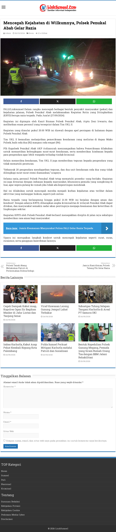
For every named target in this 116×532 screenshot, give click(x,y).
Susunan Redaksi (10, 501)
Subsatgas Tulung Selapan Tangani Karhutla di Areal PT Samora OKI (94, 309)
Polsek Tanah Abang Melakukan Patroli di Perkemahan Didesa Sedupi (20, 267)
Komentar (9, 386)
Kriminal (6, 488)
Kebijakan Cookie (10, 510)
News (31, 33)
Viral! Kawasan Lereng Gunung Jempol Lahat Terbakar (55, 309)
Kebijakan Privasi (10, 505)
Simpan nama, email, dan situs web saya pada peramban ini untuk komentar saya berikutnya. (56, 440)
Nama (7, 412)
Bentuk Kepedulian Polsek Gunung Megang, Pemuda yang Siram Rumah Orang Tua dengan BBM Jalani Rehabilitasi (94, 351)
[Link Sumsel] (58, 7)
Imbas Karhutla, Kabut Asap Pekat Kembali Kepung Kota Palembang (20, 348)
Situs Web (8, 431)
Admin (8, 33)
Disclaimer (7, 519)
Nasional (6, 484)
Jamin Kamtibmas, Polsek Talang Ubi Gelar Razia (96, 265)
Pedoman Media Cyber (13, 514)
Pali (3, 479)
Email (7, 421)
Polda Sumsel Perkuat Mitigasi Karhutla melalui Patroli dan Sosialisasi (56, 348)
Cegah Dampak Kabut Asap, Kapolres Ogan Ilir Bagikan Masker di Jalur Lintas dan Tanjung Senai (20, 311)
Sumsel (5, 475)
